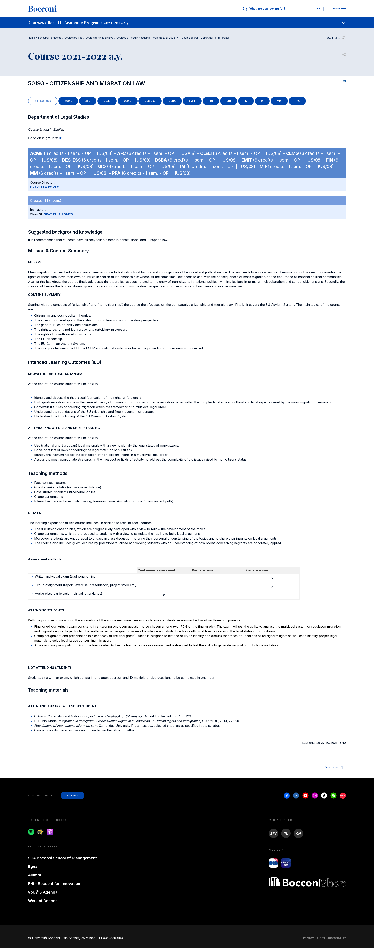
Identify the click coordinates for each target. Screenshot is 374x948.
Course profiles (73, 37)
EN (319, 8)
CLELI (107, 100)
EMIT (192, 100)
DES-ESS (150, 100)
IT (328, 8)
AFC (87, 100)
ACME (68, 100)
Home (31, 37)
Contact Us (333, 38)
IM (246, 100)
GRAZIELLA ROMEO (44, 187)
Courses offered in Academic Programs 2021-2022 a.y (147, 37)
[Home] (42, 8)
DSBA (172, 100)
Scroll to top (332, 767)
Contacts (72, 795)
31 (60, 138)
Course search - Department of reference (206, 37)
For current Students (49, 37)
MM (279, 100)
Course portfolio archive (99, 37)
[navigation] (187, 22)
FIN (211, 100)
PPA (297, 100)
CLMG (127, 100)
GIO (228, 100)
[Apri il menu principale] (343, 9)
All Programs (43, 100)
